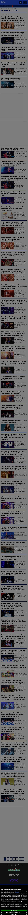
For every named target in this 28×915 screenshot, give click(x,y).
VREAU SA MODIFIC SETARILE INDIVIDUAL (14, 912)
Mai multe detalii (17, 892)
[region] (14, 900)
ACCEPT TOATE (14, 910)
